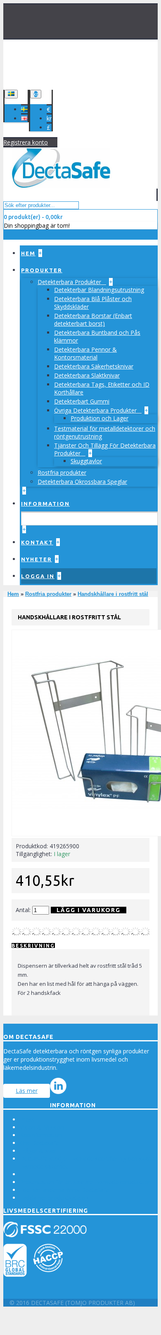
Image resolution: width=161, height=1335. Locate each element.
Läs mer (27, 1091)
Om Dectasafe (39, 1143)
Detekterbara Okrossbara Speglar (82, 481)
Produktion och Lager (99, 418)
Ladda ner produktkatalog (54, 1198)
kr (49, 118)
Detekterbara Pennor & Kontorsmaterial (85, 353)
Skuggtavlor (86, 461)
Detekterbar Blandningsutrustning (99, 290)
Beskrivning (33, 945)
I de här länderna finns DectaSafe (64, 1190)
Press (27, 1119)
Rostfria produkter (62, 472)
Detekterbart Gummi (81, 401)
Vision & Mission (42, 1127)
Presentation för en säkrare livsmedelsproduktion (86, 1182)
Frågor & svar (38, 1151)
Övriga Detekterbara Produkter (96, 410)
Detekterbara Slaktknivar (87, 375)
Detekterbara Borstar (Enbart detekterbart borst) (93, 319)
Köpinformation (41, 1135)
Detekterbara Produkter (70, 282)
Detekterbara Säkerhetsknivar (93, 366)
